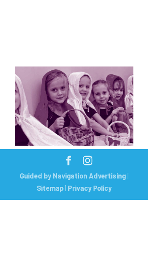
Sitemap (50, 188)
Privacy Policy (90, 188)
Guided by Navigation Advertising (73, 175)
